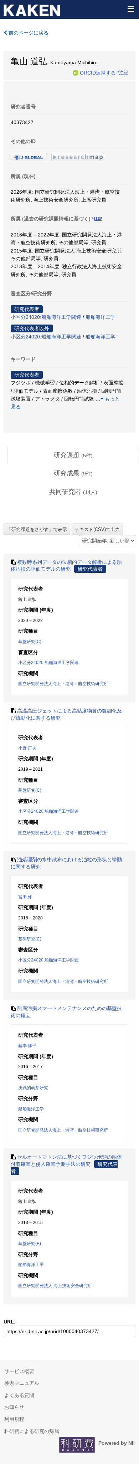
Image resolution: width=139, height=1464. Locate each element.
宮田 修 (25, 896)
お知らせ (14, 1407)
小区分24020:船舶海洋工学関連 (46, 317)
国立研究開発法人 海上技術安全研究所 (55, 1285)
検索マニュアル (21, 1383)
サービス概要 (19, 1371)
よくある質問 (19, 1395)
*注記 (122, 72)
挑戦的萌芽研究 (33, 1087)
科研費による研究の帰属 (31, 1431)
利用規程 (14, 1419)
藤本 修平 (27, 1045)
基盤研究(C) (29, 641)
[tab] (73, 455)
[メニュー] (130, 9)
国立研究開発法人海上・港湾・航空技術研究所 (63, 683)
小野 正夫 (27, 748)
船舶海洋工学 (100, 317)
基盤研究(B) (29, 1243)
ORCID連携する (98, 72)
